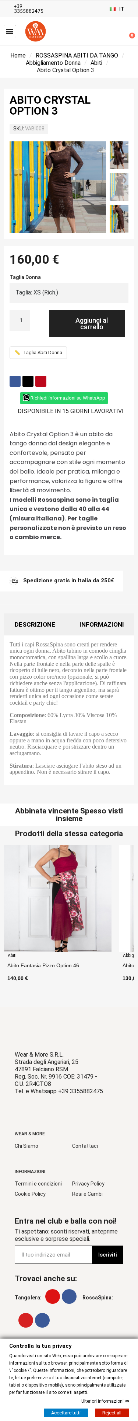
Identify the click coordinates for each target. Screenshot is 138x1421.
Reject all (111, 1412)
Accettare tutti (66, 1412)
